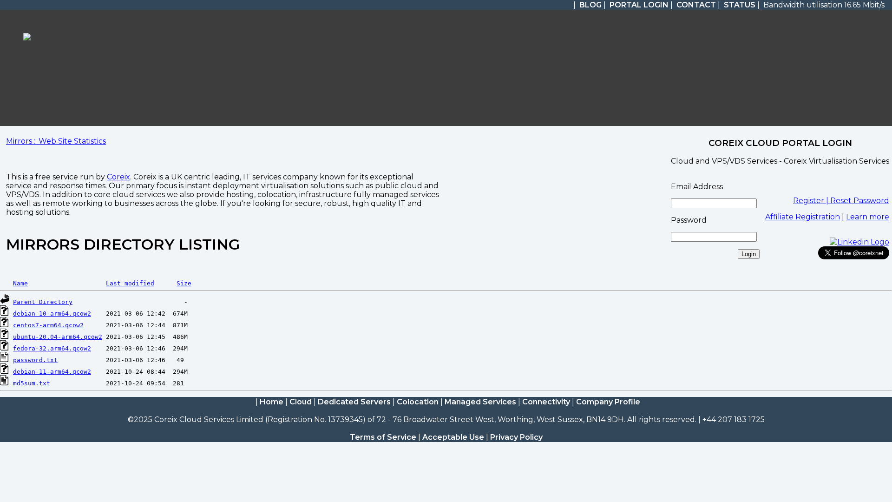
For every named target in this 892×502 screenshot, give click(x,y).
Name (20, 283)
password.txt (35, 360)
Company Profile (608, 401)
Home (271, 401)
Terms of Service (383, 437)
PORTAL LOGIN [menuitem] (639, 4)
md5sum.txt (31, 383)
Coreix (118, 176)
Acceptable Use (453, 437)
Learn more (867, 216)
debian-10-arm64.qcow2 (52, 313)
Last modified (130, 283)
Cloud (300, 401)
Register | (811, 200)
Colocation (418, 401)
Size (184, 283)
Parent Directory (42, 301)
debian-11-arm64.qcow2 (52, 371)
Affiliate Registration (802, 216)
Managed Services (480, 401)
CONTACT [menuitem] (696, 4)
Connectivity (546, 401)
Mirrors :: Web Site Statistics (56, 141)
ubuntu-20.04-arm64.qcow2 (57, 336)
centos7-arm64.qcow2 (48, 325)
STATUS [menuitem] (739, 4)
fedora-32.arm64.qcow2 (52, 348)
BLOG (590, 4)
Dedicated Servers (354, 401)
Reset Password (859, 200)
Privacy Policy (516, 437)
